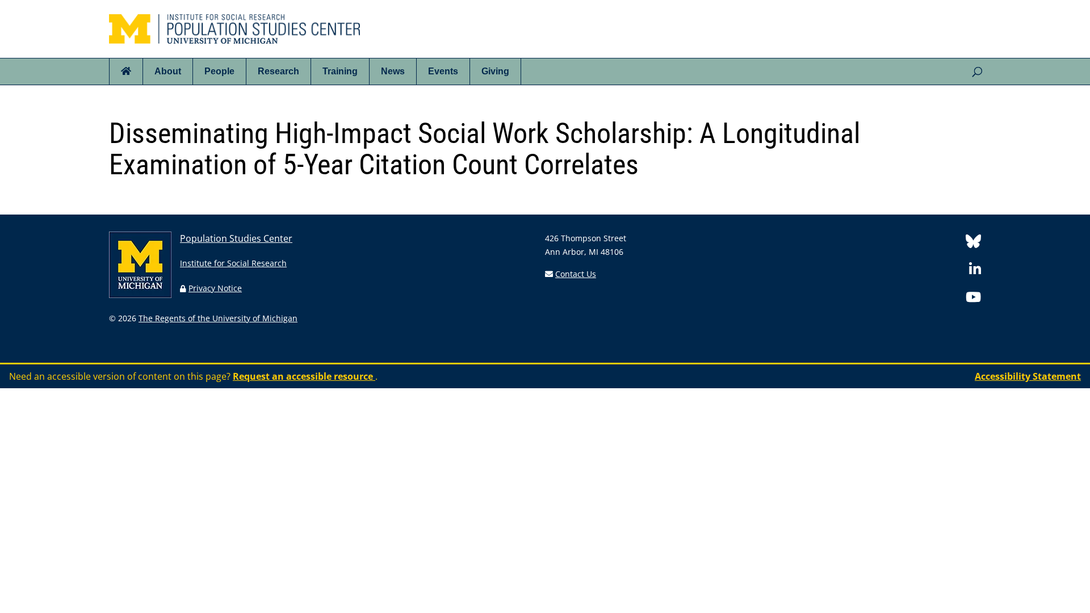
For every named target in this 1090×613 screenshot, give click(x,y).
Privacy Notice (215, 288)
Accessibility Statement (1028, 376)
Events (443, 71)
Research (278, 71)
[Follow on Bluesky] (973, 243)
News (393, 71)
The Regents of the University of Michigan (218, 318)
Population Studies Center (236, 238)
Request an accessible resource (304, 376)
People (219, 71)
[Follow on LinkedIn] (975, 271)
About (167, 71)
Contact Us (575, 273)
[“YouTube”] (973, 298)
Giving (495, 71)
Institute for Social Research (233, 263)
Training (340, 71)
